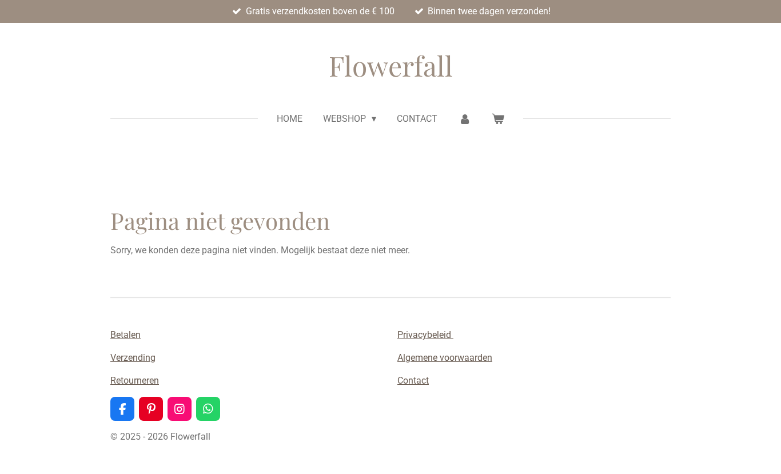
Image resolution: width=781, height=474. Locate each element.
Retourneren (134, 380)
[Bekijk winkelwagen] (498, 119)
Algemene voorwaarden (444, 357)
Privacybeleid (425, 334)
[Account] (464, 119)
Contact (413, 380)
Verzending (133, 357)
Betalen (125, 334)
